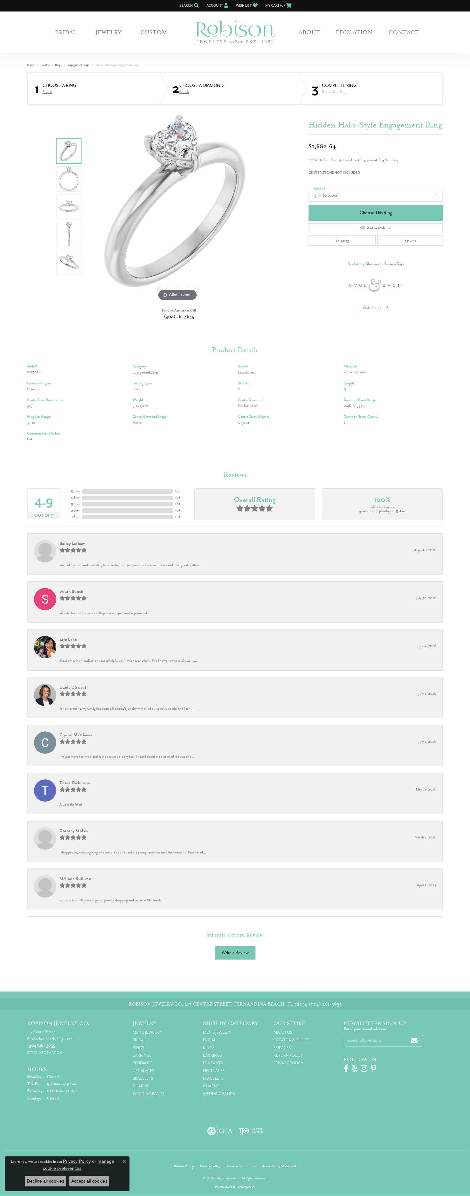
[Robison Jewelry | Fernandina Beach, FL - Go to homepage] (235, 32)
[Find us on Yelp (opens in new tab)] (354, 1068)
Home (31, 65)
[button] (188, 5)
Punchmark (245, 1187)
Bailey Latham (72, 543)
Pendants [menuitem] (143, 1063)
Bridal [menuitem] (139, 1040)
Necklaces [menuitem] (143, 1070)
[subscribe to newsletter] (414, 1040)
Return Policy (288, 1055)
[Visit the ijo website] (251, 1131)
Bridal (66, 32)
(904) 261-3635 (179, 316)
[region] (177, 207)
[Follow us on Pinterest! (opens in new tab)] (373, 1068)
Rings (58, 65)
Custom (153, 32)
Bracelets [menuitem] (143, 1078)
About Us (282, 1032)
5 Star (75, 491)
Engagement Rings (79, 65)
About (309, 32)
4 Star (75, 498)
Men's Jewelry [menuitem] (147, 1032)
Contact (403, 32)
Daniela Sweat (72, 687)
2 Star (75, 510)
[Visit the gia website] (220, 1131)
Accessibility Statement (279, 1166)
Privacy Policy (288, 1063)
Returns (410, 240)
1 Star (76, 517)
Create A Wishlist (291, 1040)
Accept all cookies (89, 1181)
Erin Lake (68, 639)
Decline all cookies (45, 1181)
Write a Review (235, 952)
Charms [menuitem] (141, 1086)
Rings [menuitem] (138, 1047)
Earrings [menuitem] (142, 1055)
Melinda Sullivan (75, 878)
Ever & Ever (246, 372)
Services (282, 1047)
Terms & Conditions (241, 1166)
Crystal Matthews (75, 734)
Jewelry (108, 32)
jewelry (45, 65)
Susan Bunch (71, 591)
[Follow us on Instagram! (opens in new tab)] (364, 1068)
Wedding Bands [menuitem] (149, 1093)
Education (354, 32)
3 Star (75, 504)
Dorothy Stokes (73, 830)
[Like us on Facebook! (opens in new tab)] (346, 1068)
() (177, 491)
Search (47, 92)
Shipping (342, 240)
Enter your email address (365, 1028)
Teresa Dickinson (74, 782)
